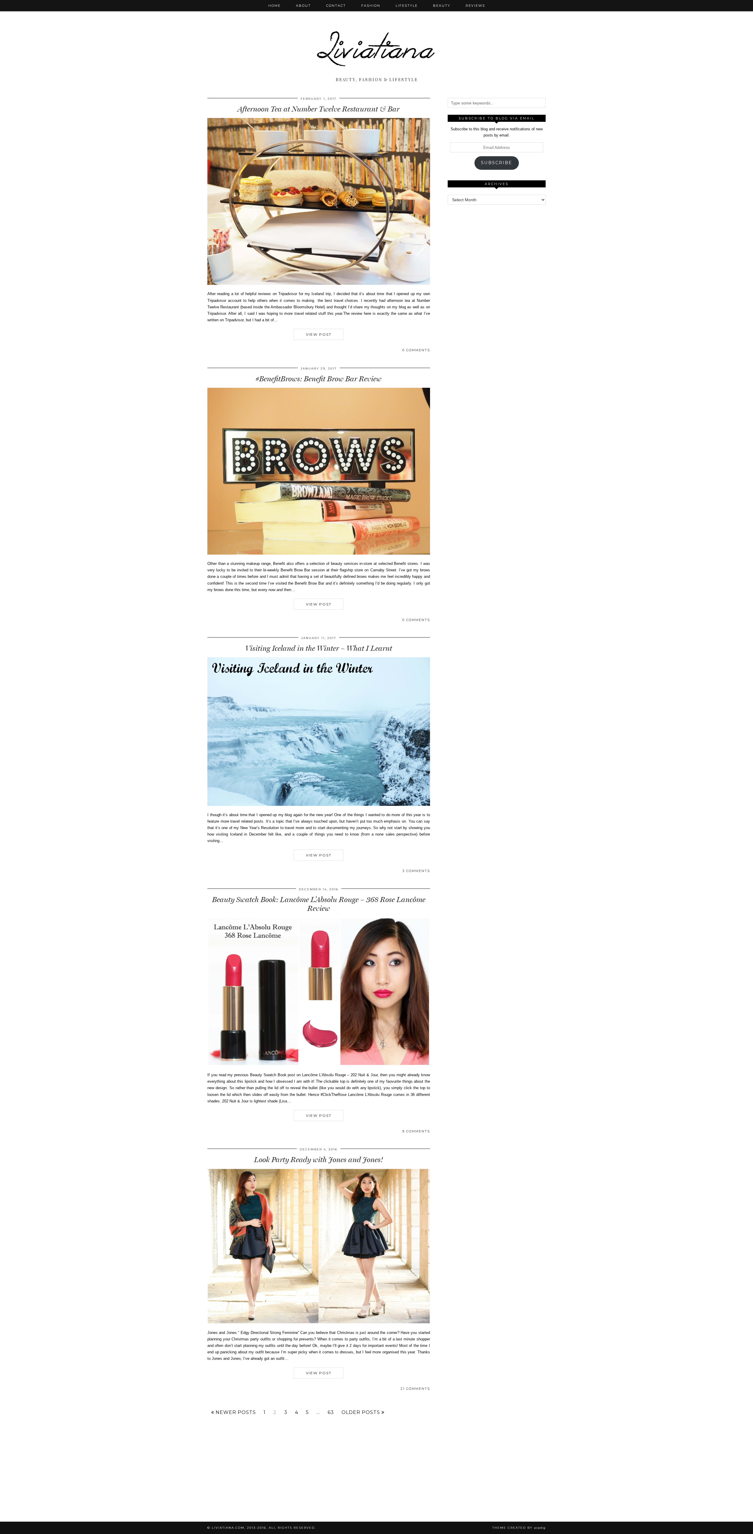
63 (331, 1412)
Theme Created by (519, 1528)
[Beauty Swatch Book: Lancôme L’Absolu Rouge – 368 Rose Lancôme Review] (318, 1064)
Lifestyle (407, 6)
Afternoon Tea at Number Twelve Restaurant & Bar (318, 109)
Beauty (441, 6)
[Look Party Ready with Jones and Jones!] (318, 1322)
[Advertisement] (496, 300)
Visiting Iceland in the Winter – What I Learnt (318, 648)
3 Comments (416, 871)
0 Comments (416, 350)
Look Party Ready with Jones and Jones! (318, 1159)
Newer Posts (235, 1412)
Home (274, 6)
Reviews (475, 6)
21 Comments (415, 1389)
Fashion (370, 6)
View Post (318, 334)
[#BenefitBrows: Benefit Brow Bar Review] (318, 553)
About (303, 6)
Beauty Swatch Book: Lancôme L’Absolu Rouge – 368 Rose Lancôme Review (318, 904)
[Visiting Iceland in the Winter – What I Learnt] (318, 804)
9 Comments (416, 1131)
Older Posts (361, 1412)
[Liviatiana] (376, 37)
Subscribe (496, 162)
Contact (336, 6)
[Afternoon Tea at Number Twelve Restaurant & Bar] (318, 283)
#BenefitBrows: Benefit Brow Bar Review (319, 379)
